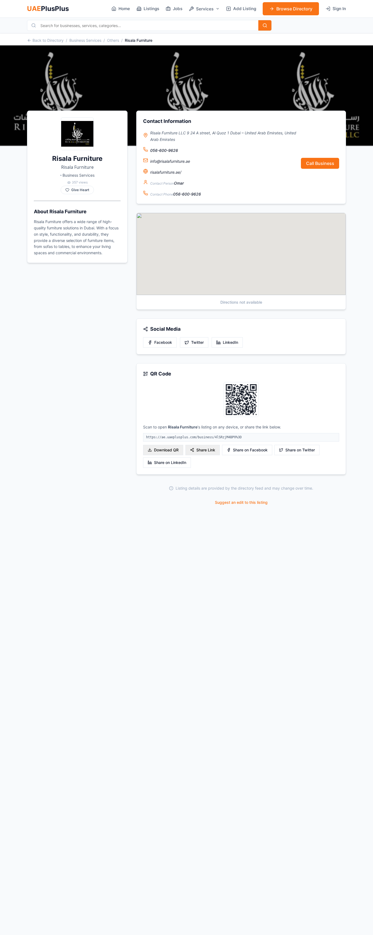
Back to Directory (48, 40)
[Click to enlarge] (241, 400)
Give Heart (80, 190)
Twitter (197, 342)
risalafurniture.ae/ (165, 172)
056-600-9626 (164, 150)
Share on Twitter (300, 450)
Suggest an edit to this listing (241, 502)
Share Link (205, 450)
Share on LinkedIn (170, 462)
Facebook (163, 342)
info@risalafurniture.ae (170, 161)
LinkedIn (230, 342)
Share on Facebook (250, 450)
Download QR (166, 450)
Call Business (320, 163)
